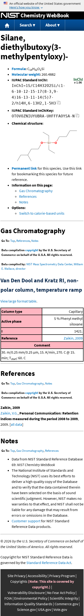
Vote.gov (60, 609)
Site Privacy (16, 575)
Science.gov (26, 609)
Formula (18, 68)
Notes (23, 202)
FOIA (8, 598)
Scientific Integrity (64, 598)
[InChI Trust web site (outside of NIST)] (78, 83)
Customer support (26, 521)
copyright (31, 250)
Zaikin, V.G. (9, 413)
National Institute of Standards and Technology (10, 15)
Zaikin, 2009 (73, 338)
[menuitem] (7, 25)
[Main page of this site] (7, 25)
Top (12, 241)
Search (26, 25)
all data (16, 424)
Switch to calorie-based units (41, 213)
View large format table (18, 301)
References (28, 196)
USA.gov (44, 609)
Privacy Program (62, 575)
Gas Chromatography (35, 190)
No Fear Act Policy (61, 592)
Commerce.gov (66, 603)
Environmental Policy (30, 598)
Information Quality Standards (28, 603)
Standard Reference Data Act (48, 562)
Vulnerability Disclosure (26, 592)
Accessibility (37, 575)
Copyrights (18, 581)
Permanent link (24, 168)
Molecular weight (26, 74)
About (51, 25)
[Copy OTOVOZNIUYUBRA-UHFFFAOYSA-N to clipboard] (77, 116)
